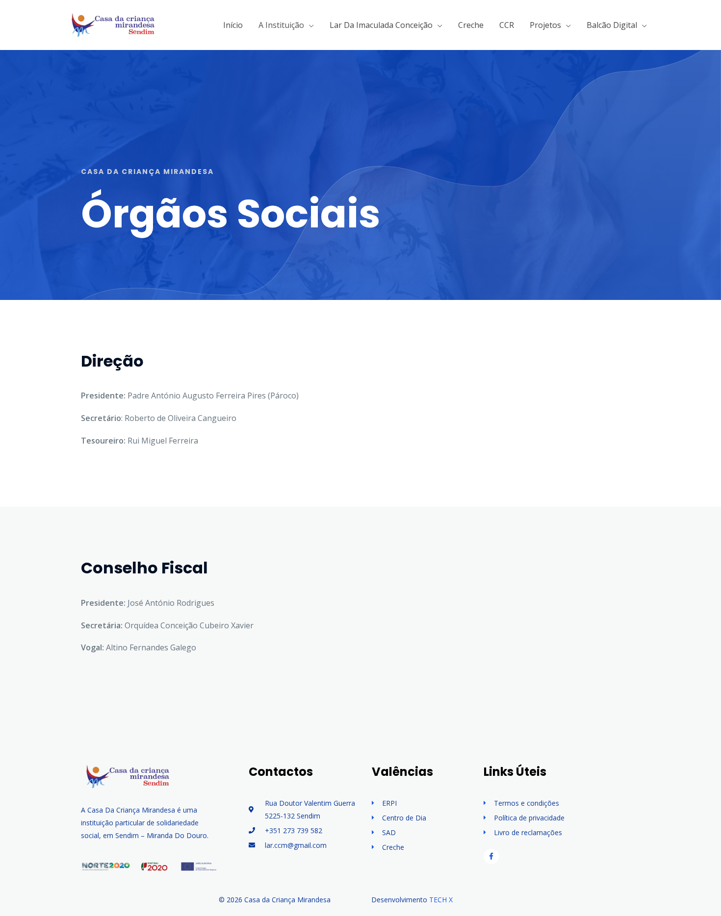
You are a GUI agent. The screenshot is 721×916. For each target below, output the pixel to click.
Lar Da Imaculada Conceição (381, 25)
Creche (471, 25)
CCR (506, 25)
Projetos (545, 25)
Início (233, 25)
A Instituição (281, 25)
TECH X (441, 899)
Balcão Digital (612, 25)
